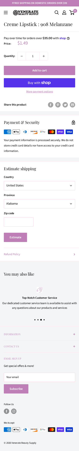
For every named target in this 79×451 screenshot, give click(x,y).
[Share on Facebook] (50, 104)
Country (9, 177)
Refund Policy (12, 254)
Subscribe (16, 389)
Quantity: (9, 56)
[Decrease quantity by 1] (22, 56)
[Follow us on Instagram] (13, 411)
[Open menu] (6, 12)
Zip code (9, 213)
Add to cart (39, 70)
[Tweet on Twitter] (65, 104)
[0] (72, 12)
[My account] (64, 12)
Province (9, 195)
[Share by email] (72, 104)
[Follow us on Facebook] (6, 411)
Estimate (15, 237)
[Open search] (57, 12)
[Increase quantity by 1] (44, 56)
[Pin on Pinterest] (58, 104)
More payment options (39, 92)
